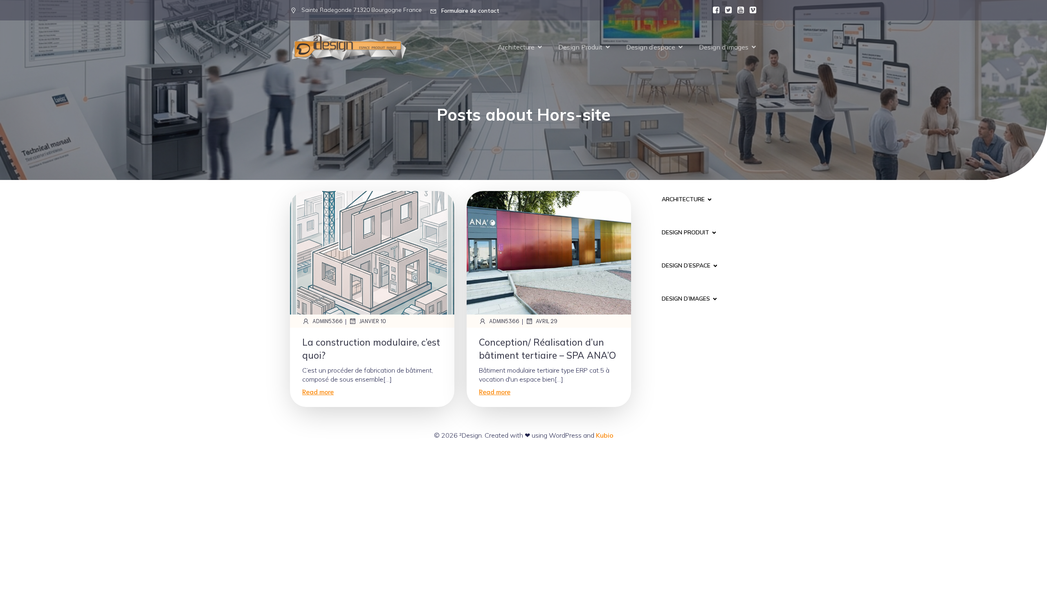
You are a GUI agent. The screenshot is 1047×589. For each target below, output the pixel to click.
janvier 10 (372, 320)
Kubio (604, 435)
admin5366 (327, 320)
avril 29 (546, 320)
